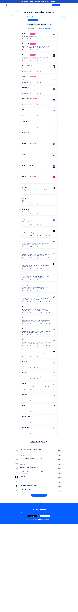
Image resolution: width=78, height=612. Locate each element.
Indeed (24, 329)
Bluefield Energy (27, 66)
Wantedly (25, 340)
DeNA (24, 405)
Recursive (25, 55)
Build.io (24, 34)
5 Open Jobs (33, 143)
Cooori (24, 274)
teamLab (25, 362)
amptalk (24, 77)
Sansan (24, 109)
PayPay (24, 176)
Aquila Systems (27, 285)
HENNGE (24, 143)
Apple (24, 383)
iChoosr (24, 307)
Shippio (24, 154)
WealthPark (25, 230)
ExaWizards (25, 98)
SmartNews (25, 121)
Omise (24, 219)
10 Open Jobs (33, 98)
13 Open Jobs (33, 176)
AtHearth (25, 198)
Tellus (24, 351)
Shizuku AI (25, 44)
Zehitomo (25, 252)
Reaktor (24, 263)
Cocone (24, 318)
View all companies (46, 28)
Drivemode (25, 209)
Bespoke (24, 394)
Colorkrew (25, 87)
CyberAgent (25, 427)
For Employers (65, 5)
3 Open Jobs (33, 43)
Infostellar (25, 132)
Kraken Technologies (28, 165)
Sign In (45, 19)
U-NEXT (24, 187)
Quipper (24, 373)
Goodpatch (25, 296)
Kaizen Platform (27, 416)
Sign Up (56, 5)
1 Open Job (33, 33)
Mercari (24, 241)
